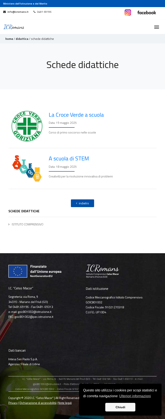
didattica (22, 38)
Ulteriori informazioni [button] (135, 396)
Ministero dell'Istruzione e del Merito (25, 4)
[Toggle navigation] (156, 26)
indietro (84, 203)
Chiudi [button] (120, 407)
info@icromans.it (18, 12)
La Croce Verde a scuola (76, 114)
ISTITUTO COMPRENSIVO (27, 224)
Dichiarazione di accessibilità (38, 402)
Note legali (65, 402)
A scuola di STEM (69, 158)
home (9, 38)
